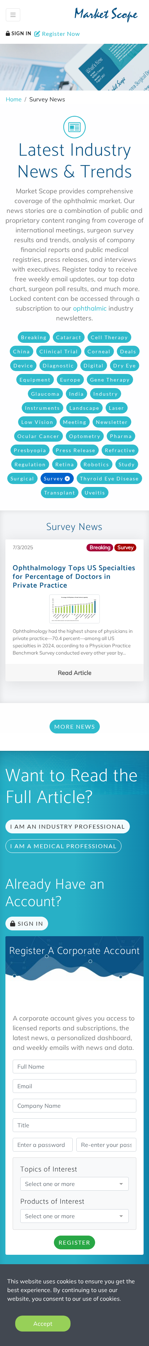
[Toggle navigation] (13, 14)
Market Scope (105, 15)
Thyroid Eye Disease (109, 478)
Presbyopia (30, 450)
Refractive (120, 450)
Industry (105, 394)
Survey (53, 478)
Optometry (85, 436)
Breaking (34, 337)
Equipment (35, 380)
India (76, 394)
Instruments (42, 408)
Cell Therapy (109, 337)
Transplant (59, 492)
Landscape (84, 408)
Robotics (96, 464)
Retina (64, 464)
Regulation (30, 464)
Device (23, 365)
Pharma (121, 436)
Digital (94, 365)
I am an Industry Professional (67, 826)
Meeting (74, 422)
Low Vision (37, 422)
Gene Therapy (110, 380)
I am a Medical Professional (63, 845)
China (21, 351)
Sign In (20, 33)
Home (14, 99)
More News (74, 726)
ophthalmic (90, 308)
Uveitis (95, 492)
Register (74, 1242)
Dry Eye (124, 365)
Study (127, 464)
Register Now (60, 33)
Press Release (75, 450)
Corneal (99, 351)
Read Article (74, 672)
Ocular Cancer (38, 436)
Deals (128, 351)
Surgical (22, 478)
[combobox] (74, 1184)
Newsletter (112, 422)
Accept (42, 1323)
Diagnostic (58, 365)
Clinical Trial (58, 351)
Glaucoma (45, 394)
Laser (116, 408)
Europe (70, 380)
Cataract (68, 337)
